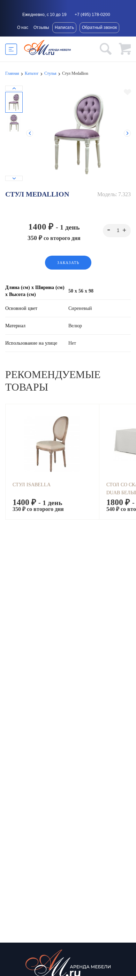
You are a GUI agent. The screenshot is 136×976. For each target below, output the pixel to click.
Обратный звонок (99, 27)
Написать (64, 27)
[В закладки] (127, 92)
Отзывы (41, 27)
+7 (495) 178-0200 (92, 14)
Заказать (68, 263)
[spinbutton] (117, 230)
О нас (22, 27)
